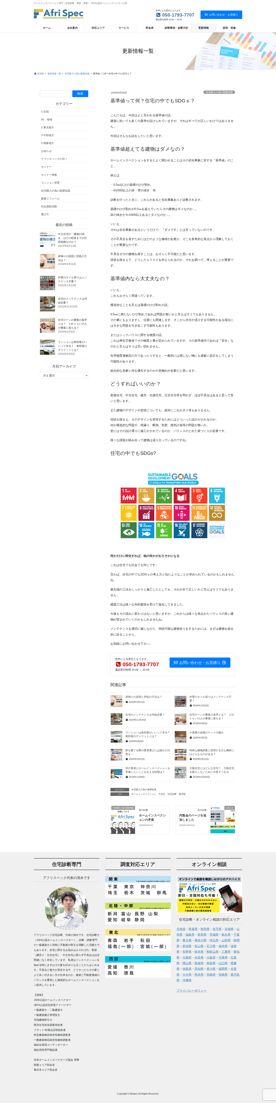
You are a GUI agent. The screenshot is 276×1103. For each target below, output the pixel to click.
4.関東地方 (47, 143)
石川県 (211, 946)
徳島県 (187, 968)
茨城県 (214, 934)
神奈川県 (201, 940)
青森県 (193, 929)
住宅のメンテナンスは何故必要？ (145, 714)
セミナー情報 (49, 174)
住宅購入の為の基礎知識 (219, 92)
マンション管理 (50, 182)
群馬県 (202, 934)
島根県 (199, 963)
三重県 (226, 951)
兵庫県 (223, 957)
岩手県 (217, 929)
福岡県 (223, 968)
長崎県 (223, 974)
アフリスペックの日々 (54, 158)
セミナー (46, 166)
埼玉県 (214, 940)
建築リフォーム (50, 198)
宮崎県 (211, 974)
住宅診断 (171, 794)
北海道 (181, 929)
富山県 (199, 946)
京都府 (187, 957)
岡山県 (187, 963)
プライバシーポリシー (191, 990)
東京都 (187, 940)
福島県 (190, 934)
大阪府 (211, 957)
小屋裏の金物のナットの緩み (206, 732)
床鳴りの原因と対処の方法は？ (143, 696)
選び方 (45, 214)
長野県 (187, 951)
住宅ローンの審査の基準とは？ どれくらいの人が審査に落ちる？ (72, 323)
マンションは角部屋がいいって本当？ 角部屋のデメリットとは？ (72, 345)
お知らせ (46, 151)
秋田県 (205, 929)
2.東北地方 (47, 127)
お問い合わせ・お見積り (223, 14)
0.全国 (45, 111)
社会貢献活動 (49, 206)
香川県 (211, 968)
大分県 (187, 974)
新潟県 (187, 946)
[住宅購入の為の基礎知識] (123, 819)
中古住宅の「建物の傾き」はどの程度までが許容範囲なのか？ (72, 238)
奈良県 (199, 957)
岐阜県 (199, 951)
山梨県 (226, 940)
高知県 (199, 968)
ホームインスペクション (143, 794)
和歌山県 (213, 951)
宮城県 (229, 929)
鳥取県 (211, 963)
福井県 (223, 946)
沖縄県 (187, 980)
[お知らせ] (222, 819)
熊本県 (199, 974)
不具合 (161, 794)
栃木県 (226, 934)
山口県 (223, 963)
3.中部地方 (47, 135)
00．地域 (46, 119)
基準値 (182, 794)
